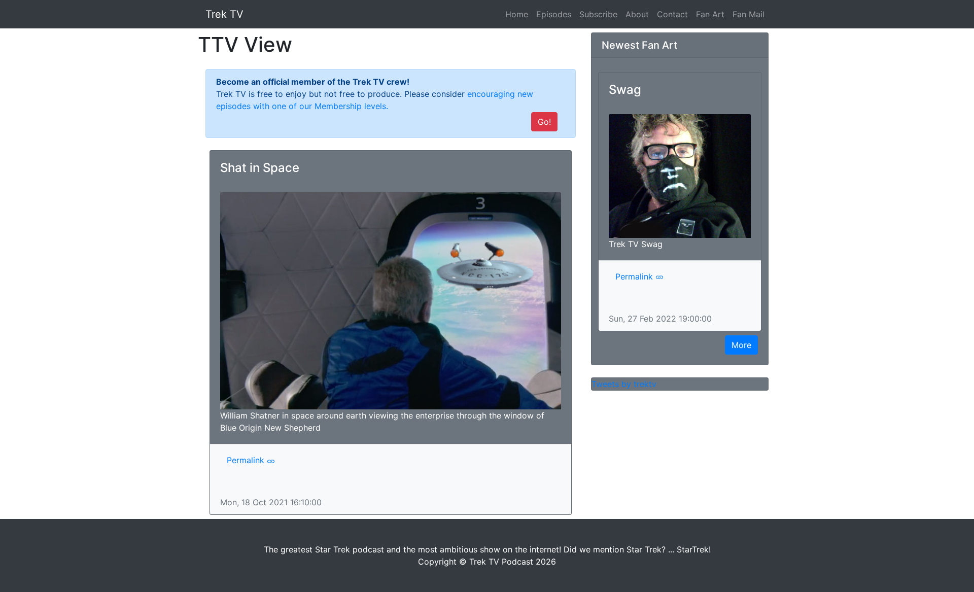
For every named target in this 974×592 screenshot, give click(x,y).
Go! (544, 122)
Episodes (553, 14)
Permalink (247, 460)
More (741, 345)
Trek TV (224, 14)
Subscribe (598, 14)
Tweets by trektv (624, 384)
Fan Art (710, 14)
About (637, 14)
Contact (672, 14)
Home (518, 14)
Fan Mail (748, 14)
